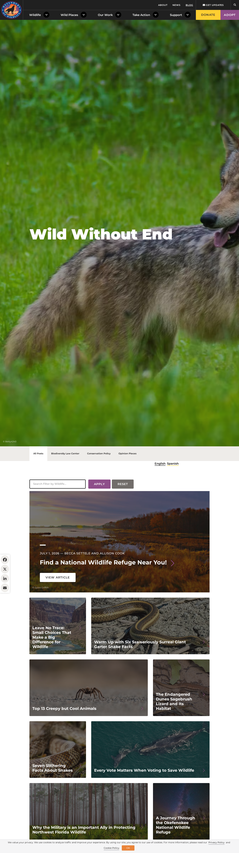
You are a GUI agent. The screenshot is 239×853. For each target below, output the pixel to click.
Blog (189, 5)
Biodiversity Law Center (65, 453)
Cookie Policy (111, 847)
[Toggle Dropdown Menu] (47, 15)
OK (128, 847)
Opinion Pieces (127, 453)
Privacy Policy (216, 842)
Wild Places (69, 15)
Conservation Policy (99, 453)
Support (176, 15)
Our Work (105, 15)
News (176, 5)
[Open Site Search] (235, 5)
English (160, 463)
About (162, 5)
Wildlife (35, 15)
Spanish (173, 463)
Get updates (214, 5)
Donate (208, 15)
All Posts (38, 453)
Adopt (230, 15)
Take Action (141, 15)
